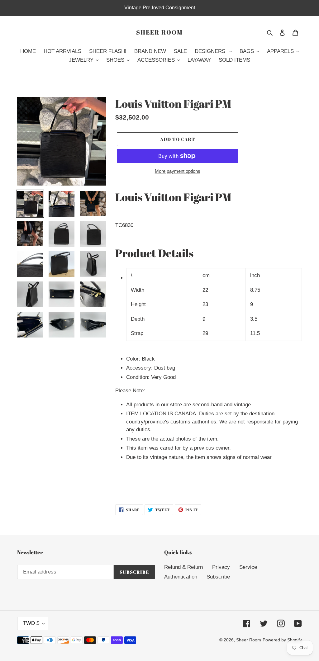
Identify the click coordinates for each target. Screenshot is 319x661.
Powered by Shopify (282, 639)
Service (248, 567)
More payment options (177, 171)
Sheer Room (159, 32)
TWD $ (31, 623)
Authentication (180, 577)
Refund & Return (183, 567)
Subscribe (218, 577)
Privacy (221, 567)
